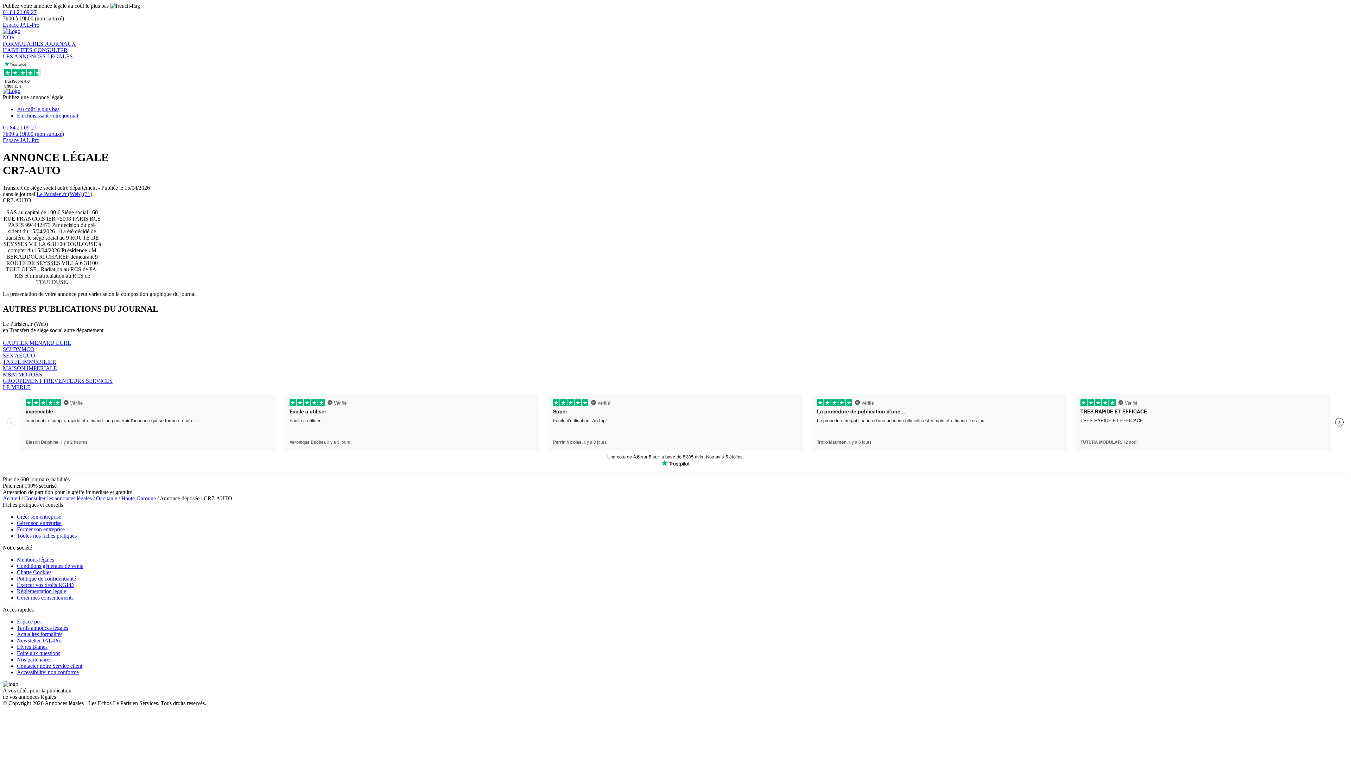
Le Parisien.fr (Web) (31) (64, 194)
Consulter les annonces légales (58, 498)
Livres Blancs (32, 647)
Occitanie (106, 498)
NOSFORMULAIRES (24, 40)
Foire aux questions (38, 653)
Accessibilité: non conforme (48, 672)
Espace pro (29, 622)
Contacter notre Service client (49, 666)
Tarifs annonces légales (42, 628)
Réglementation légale (41, 591)
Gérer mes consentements (45, 598)
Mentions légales (35, 560)
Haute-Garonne (138, 498)
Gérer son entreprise (39, 523)
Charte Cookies (34, 572)
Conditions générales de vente (50, 566)
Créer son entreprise (39, 517)
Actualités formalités (39, 634)
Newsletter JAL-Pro (39, 641)
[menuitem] (682, 109)
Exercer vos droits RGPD (45, 585)
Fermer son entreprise (41, 529)
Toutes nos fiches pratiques (47, 536)
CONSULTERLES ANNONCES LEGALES (38, 53)
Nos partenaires (34, 660)
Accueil (11, 498)
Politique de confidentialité (46, 579)
